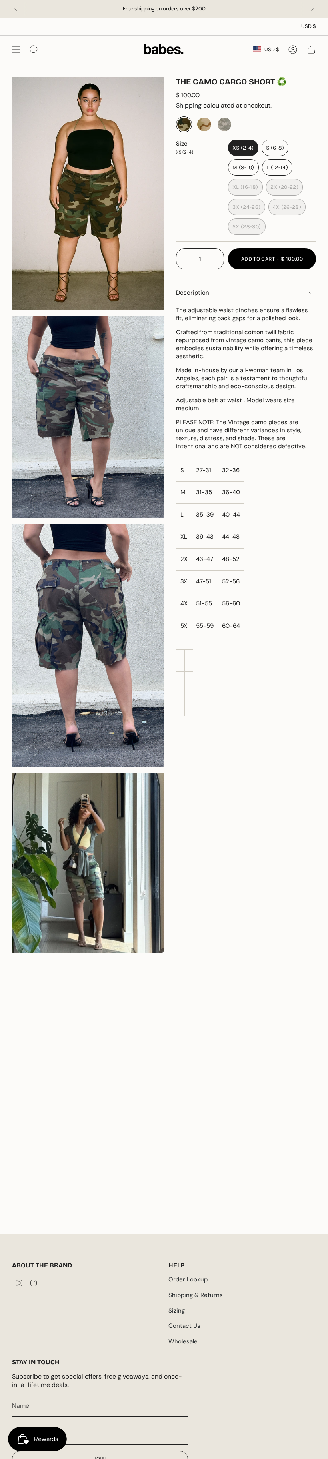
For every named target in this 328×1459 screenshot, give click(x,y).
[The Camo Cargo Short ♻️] (184, 124)
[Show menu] (16, 49)
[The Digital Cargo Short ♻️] (224, 124)
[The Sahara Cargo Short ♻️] (204, 124)
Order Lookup (188, 1279)
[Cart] (311, 49)
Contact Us (184, 1326)
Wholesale (183, 1341)
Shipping (189, 105)
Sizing (176, 1311)
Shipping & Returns (195, 1295)
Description (192, 293)
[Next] (312, 8)
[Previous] (15, 8)
